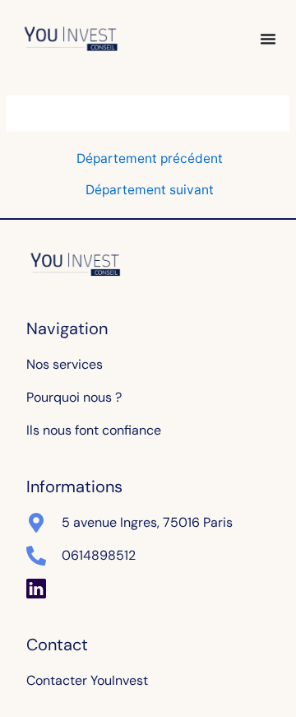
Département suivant (150, 190)
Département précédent (149, 158)
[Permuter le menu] (268, 38)
